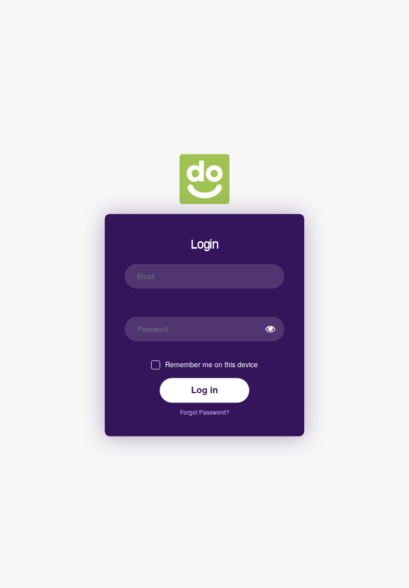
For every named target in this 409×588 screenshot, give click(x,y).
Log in (204, 389)
